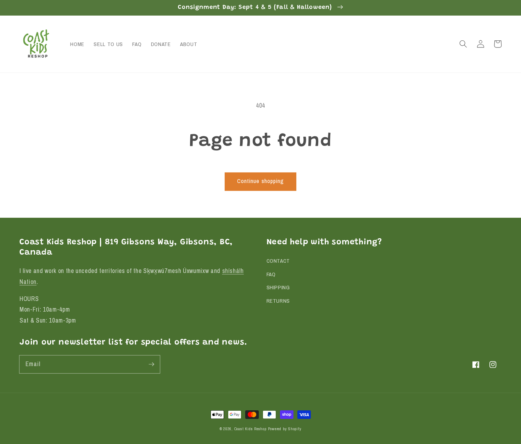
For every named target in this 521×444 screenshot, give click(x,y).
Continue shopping (260, 181)
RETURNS (278, 300)
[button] (463, 43)
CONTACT (278, 260)
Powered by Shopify (285, 428)
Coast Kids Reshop (250, 428)
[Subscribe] (151, 363)
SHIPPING (278, 287)
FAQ (271, 274)
